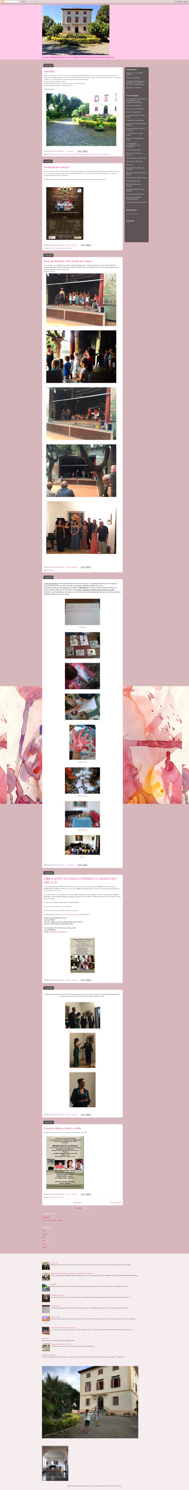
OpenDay (49, 71)
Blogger (119, 1486)
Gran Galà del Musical (48, 1355)
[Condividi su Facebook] (84, 151)
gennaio (44, 1247)
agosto (44, 1237)
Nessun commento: (72, 245)
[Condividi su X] (82, 151)
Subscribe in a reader (132, 214)
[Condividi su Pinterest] (86, 151)
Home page (77, 1202)
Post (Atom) (85, 1208)
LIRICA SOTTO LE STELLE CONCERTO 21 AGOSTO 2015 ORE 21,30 (72, 1273)
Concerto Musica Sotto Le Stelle (62, 1128)
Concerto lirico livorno (57, 1197)
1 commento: (70, 151)
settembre (45, 1234)
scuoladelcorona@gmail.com (71, 914)
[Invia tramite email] (78, 151)
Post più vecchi (116, 1202)
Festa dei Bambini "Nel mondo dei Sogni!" (68, 261)
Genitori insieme (56, 1317)
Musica (52, 570)
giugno (44, 1244)
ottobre (44, 1231)
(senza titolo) (55, 1263)
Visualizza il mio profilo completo (52, 1220)
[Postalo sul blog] (80, 151)
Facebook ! (45, 1338)
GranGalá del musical (56, 167)
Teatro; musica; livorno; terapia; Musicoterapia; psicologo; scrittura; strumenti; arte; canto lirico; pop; (80, 154)
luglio (44, 1240)
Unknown (47, 1217)
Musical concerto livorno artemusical (61, 248)
